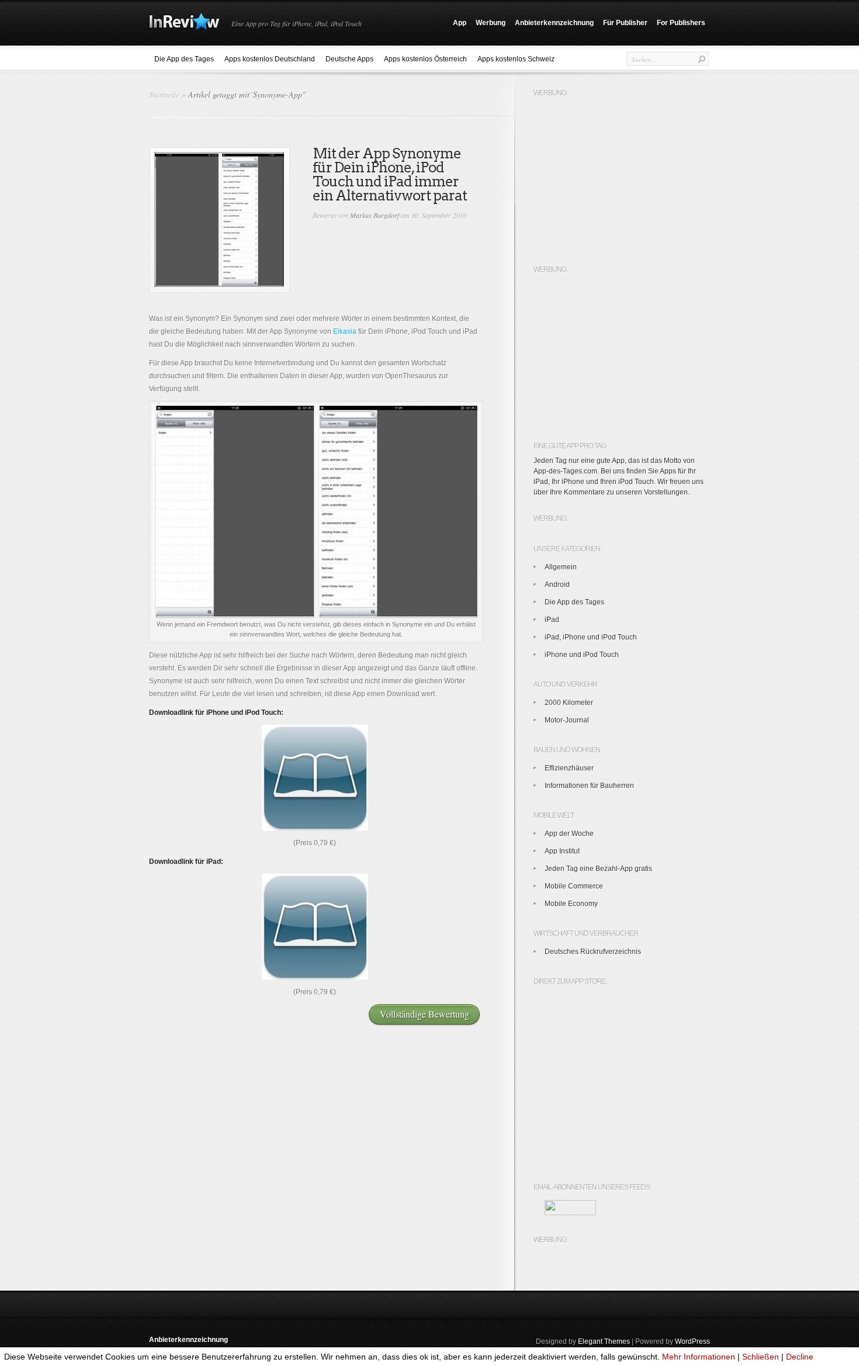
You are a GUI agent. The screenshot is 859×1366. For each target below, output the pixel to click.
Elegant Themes (604, 1341)
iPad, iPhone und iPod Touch (591, 637)
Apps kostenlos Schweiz (516, 59)
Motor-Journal (567, 720)
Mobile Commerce (574, 886)
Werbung (490, 23)
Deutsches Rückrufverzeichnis (593, 951)
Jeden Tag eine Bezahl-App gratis (598, 868)
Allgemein (561, 567)
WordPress (692, 1341)
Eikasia (344, 331)
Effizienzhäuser (569, 768)
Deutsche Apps (349, 59)
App (459, 23)
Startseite (164, 94)
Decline (799, 1356)
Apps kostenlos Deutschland (269, 59)
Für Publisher (625, 23)
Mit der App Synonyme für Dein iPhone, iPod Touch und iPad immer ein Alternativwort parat (390, 174)
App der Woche (569, 833)
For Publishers (681, 23)
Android (557, 584)
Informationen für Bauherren (589, 785)
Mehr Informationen (698, 1356)
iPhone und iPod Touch (582, 655)
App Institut (562, 851)
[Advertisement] (621, 175)
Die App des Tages (184, 59)
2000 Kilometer (569, 702)
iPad (552, 619)
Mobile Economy (571, 904)
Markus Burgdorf (374, 215)
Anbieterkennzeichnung (554, 23)
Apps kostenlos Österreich (425, 59)
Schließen (760, 1356)
